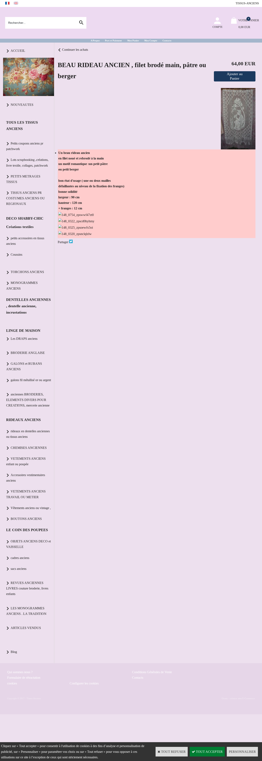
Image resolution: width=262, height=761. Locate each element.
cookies (12, 683)
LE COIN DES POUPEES (27, 530)
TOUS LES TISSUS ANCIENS (22, 125)
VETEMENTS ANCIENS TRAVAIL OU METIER (26, 494)
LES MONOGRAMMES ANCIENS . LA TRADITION (26, 610)
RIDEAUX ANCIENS (23, 420)
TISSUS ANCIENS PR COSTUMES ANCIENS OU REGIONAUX (25, 198)
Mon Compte (150, 40)
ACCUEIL (18, 50)
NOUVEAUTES (22, 104)
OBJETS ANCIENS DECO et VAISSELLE (28, 544)
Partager (63, 242)
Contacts (167, 40)
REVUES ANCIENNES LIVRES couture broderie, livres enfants (27, 588)
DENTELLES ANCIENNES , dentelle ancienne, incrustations (28, 306)
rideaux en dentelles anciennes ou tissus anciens (28, 433)
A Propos (95, 40)
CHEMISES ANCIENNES (29, 447)
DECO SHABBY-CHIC (24, 218)
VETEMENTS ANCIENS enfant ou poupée (26, 461)
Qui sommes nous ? (20, 672)
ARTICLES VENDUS (26, 628)
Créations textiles (20, 227)
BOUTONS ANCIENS (26, 519)
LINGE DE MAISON (23, 331)
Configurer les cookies (84, 683)
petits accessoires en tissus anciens (25, 240)
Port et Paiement (113, 40)
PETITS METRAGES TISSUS (23, 179)
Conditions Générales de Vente (152, 672)
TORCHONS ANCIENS (27, 272)
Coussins (16, 254)
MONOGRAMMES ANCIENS (22, 285)
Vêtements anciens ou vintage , (31, 508)
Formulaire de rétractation (23, 677)
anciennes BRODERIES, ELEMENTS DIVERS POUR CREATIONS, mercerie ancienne (28, 400)
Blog (14, 652)
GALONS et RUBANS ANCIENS (24, 366)
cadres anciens (20, 558)
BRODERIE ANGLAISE (28, 353)
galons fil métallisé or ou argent (31, 380)
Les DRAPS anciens (24, 338)
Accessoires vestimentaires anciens (25, 477)
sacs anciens (18, 568)
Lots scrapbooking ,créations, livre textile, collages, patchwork (27, 162)
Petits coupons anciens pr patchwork (24, 146)
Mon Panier (133, 40)
